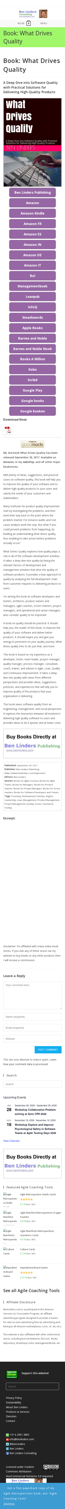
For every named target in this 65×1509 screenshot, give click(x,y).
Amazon (32, 203)
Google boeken (32, 411)
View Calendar (11, 1141)
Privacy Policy (14, 1398)
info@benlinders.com (22, 1439)
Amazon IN (32, 244)
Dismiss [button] (9, 1503)
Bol (32, 275)
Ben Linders (16, 1448)
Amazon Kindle (32, 213)
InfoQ (32, 307)
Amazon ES (32, 234)
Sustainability (13, 1402)
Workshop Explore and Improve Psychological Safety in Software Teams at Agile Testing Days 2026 (35, 1129)
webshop (28, 462)
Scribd (32, 380)
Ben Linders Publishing (32, 192)
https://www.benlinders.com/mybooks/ (25, 773)
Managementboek (32, 286)
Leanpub (33, 296)
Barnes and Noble (32, 338)
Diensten (11, 1416)
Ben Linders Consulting (22, 1453)
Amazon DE (32, 255)
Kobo (32, 369)
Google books (32, 400)
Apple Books (32, 328)
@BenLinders (17, 1444)
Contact (10, 1421)
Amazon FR (33, 223)
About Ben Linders (17, 1407)
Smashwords (32, 317)
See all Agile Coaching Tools (31, 1290)
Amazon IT (32, 265)
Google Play (32, 390)
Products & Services (17, 1411)
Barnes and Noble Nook (32, 348)
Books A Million (32, 359)
